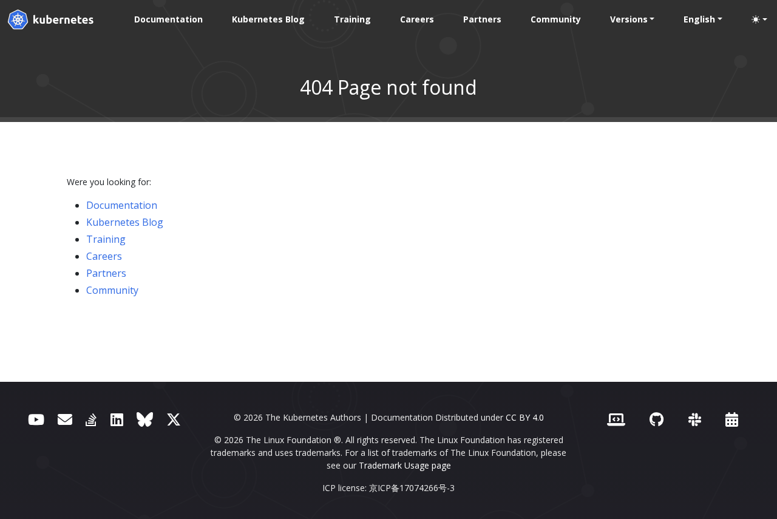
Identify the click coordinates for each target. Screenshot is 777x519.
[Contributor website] (616, 419)
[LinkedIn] (116, 419)
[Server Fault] (91, 419)
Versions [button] (629, 19)
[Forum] (65, 419)
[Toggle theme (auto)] (759, 19)
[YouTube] (36, 419)
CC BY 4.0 (525, 417)
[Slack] (694, 419)
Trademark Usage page (405, 465)
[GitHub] (656, 419)
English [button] (699, 19)
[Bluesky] (145, 419)
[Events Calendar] (731, 419)
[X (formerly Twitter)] (173, 419)
